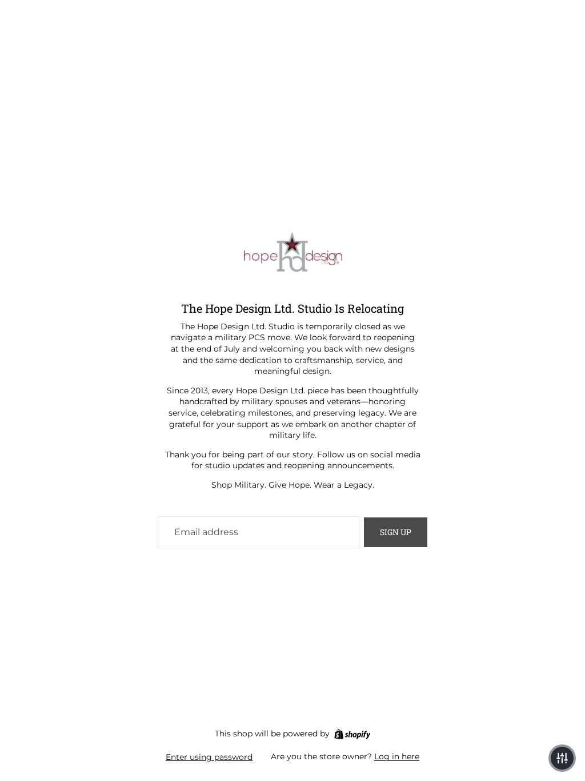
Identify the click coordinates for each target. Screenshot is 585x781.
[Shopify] (352, 734)
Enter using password (209, 757)
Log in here (396, 756)
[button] (562, 758)
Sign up (395, 532)
